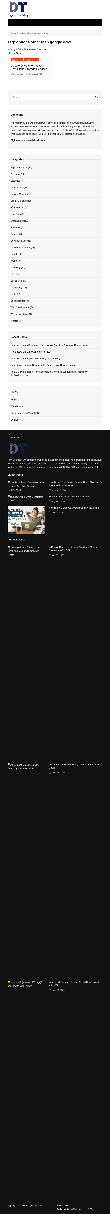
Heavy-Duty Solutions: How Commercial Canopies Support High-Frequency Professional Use (49, 374)
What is (14, 321)
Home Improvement (20, 247)
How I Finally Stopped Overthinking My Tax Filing (35, 358)
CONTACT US (70, 130)
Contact (14, 420)
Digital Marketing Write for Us (25, 413)
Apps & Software (19, 167)
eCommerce (16, 207)
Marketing (15, 267)
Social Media (17, 281)
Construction (16, 187)
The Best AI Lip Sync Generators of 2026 (31, 352)
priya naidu (18, 74)
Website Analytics (19, 314)
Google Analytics (19, 241)
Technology (16, 60)
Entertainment (17, 221)
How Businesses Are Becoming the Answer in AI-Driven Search (42, 365)
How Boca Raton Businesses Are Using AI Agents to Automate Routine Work (49, 345)
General (14, 234)
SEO (12, 274)
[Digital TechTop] (18, 450)
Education (15, 214)
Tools (13, 294)
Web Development (19, 307)
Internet (14, 261)
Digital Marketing (19, 201)
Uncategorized (32, 60)
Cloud (13, 181)
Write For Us (16, 406)
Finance (14, 227)
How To (14, 254)
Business (15, 174)
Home (13, 400)
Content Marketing (19, 194)
